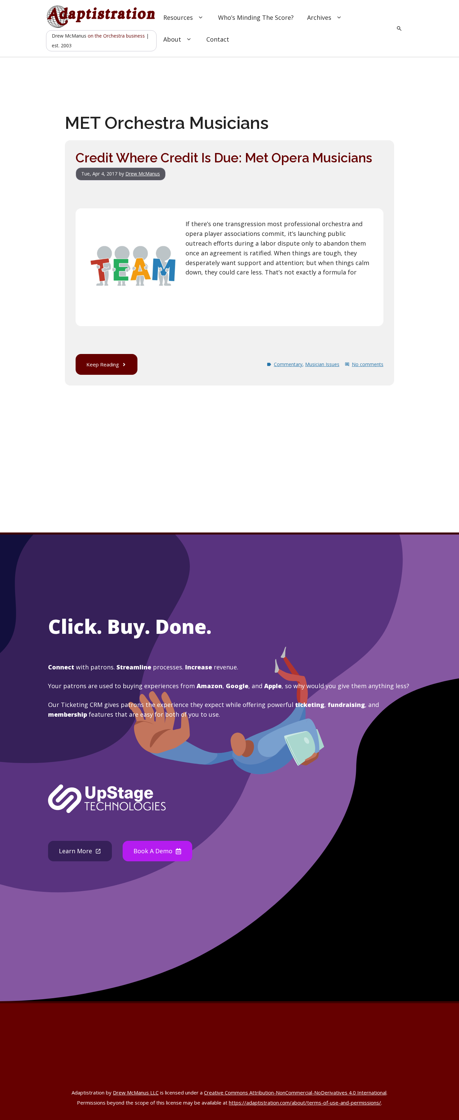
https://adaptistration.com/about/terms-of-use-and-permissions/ (305, 1102)
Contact (217, 39)
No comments (367, 364)
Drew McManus (142, 173)
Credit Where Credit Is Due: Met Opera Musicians (224, 157)
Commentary (288, 364)
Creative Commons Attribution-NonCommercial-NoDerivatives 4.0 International (295, 1092)
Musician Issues (322, 364)
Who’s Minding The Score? (256, 17)
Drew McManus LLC (136, 1092)
